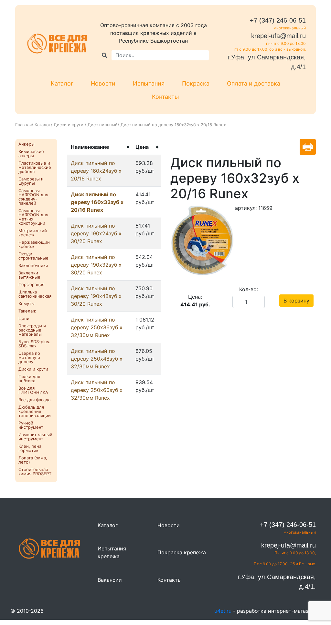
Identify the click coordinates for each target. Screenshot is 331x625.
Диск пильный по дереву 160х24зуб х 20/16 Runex (96, 171)
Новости (103, 83)
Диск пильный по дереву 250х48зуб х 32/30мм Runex (97, 359)
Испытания (149, 83)
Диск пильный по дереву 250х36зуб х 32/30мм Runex (97, 327)
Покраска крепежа (181, 552)
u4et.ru (222, 611)
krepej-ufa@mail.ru (278, 35)
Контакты (165, 96)
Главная (23, 124)
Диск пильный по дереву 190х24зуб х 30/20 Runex (96, 233)
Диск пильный (103, 124)
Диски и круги (69, 124)
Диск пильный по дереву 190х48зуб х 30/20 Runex (96, 296)
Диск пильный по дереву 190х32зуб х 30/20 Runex (96, 265)
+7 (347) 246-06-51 (278, 20)
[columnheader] (99, 147)
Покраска (195, 83)
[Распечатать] (308, 147)
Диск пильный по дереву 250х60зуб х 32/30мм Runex (97, 390)
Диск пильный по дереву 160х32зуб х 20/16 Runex (97, 202)
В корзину (296, 300)
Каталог (62, 83)
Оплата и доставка (253, 83)
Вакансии (110, 580)
